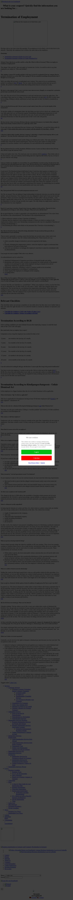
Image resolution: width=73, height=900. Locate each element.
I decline (37, 458)
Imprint (43, 463)
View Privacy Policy (33, 463)
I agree (36, 452)
